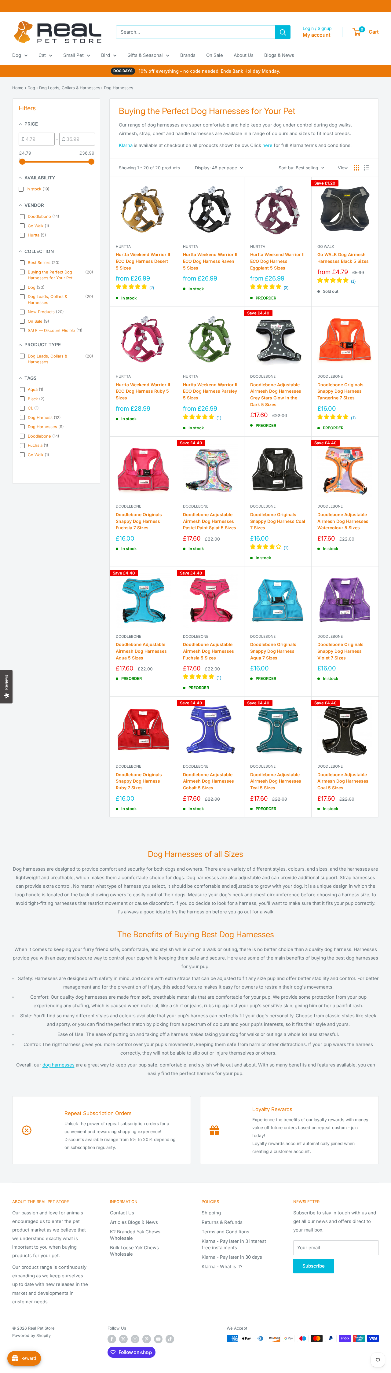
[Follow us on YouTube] (158, 1339)
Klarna (126, 145)
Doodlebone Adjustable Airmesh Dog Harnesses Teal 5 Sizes (275, 781)
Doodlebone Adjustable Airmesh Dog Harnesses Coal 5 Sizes (342, 781)
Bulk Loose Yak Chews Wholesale (134, 1251)
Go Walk (325, 246)
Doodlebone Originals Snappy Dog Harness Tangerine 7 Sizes (340, 391)
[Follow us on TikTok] (170, 1339)
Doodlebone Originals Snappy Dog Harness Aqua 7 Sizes (273, 651)
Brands (188, 55)
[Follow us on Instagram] (135, 1339)
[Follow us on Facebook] (112, 1339)
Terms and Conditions (225, 1232)
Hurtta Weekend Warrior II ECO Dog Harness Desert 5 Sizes (143, 261)
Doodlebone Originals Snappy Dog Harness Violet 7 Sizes (340, 651)
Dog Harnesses (118, 87)
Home (18, 87)
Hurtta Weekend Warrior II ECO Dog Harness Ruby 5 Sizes (143, 391)
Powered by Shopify (31, 1335)
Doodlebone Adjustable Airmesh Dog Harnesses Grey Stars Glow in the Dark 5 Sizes (275, 394)
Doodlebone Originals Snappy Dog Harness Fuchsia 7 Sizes (139, 521)
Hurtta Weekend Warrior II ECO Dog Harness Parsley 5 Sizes (210, 391)
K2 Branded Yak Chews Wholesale (135, 1235)
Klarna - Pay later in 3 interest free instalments (234, 1244)
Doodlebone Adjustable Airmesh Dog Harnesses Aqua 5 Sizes (141, 651)
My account (317, 35)
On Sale (214, 55)
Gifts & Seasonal (145, 55)
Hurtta (123, 246)
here (267, 145)
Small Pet (73, 55)
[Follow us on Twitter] (123, 1339)
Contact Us (122, 1213)
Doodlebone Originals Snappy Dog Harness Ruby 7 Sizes (139, 781)
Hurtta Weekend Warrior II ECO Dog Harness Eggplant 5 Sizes (277, 261)
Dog (16, 55)
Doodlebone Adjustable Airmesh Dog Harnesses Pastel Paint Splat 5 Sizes (209, 521)
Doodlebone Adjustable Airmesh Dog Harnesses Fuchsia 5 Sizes (208, 651)
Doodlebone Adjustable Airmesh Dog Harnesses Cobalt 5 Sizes (208, 781)
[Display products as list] (366, 168)
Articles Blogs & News (134, 1222)
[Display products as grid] (356, 168)
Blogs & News (279, 55)
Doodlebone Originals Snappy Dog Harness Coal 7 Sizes (277, 521)
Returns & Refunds (222, 1222)
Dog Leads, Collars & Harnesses (69, 87)
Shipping (211, 1213)
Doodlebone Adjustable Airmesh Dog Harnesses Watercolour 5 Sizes (342, 521)
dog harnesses (58, 1065)
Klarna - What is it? (222, 1266)
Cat (42, 55)
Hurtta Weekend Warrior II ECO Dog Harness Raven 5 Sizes (210, 261)
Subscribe (313, 1266)
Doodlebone (263, 376)
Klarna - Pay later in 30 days (232, 1257)
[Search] (283, 32)
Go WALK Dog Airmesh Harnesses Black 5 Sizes (343, 258)
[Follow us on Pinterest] (146, 1339)
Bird (105, 55)
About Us (244, 55)
